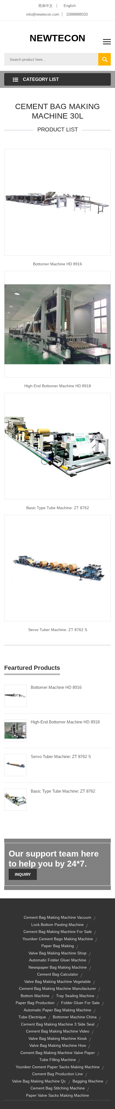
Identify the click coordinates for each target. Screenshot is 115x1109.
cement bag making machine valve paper (57, 1052)
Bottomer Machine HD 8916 (57, 264)
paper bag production (35, 1002)
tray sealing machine (75, 995)
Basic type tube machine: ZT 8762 (57, 508)
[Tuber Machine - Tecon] (57, 568)
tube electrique (32, 1017)
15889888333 (77, 14)
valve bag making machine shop (57, 953)
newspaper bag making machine (57, 967)
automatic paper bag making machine (57, 1010)
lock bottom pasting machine (57, 924)
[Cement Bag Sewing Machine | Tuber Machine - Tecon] (57, 446)
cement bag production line (57, 1074)
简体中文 (45, 6)
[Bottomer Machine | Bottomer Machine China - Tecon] (57, 324)
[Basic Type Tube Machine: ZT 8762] (15, 799)
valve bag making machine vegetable (57, 981)
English (70, 6)
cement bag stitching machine (57, 1088)
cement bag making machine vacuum (57, 917)
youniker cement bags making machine (57, 939)
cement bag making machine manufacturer (57, 988)
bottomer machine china (75, 1017)
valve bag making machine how (57, 1045)
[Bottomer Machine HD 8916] (15, 695)
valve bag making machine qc (39, 1081)
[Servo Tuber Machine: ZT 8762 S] (15, 764)
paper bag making (57, 946)
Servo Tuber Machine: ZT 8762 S (57, 629)
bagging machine (88, 1081)
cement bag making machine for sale (57, 931)
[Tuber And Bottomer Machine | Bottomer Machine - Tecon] (57, 202)
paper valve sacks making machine (57, 1095)
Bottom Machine (35, 995)
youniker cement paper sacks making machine (58, 1067)
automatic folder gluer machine (57, 960)
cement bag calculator (57, 974)
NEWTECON (57, 38)
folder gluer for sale (80, 1002)
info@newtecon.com (42, 14)
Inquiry (23, 874)
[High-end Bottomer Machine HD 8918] (15, 730)
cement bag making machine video (57, 1031)
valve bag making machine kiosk (57, 1038)
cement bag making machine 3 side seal (57, 1024)
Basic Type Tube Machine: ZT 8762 (63, 791)
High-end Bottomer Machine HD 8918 (57, 386)
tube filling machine (57, 1059)
